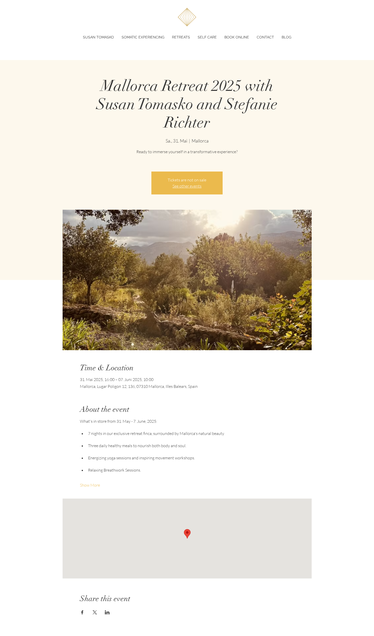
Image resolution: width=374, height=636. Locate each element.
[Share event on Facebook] (82, 612)
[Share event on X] (94, 612)
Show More (90, 485)
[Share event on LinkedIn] (107, 612)
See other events (187, 186)
